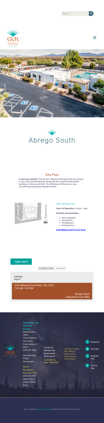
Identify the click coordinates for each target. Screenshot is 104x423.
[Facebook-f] (87, 342)
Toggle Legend (21, 261)
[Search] (91, 13)
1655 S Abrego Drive (65, 203)
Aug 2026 (60, 268)
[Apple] (87, 365)
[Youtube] (87, 349)
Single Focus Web (44, 409)
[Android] (87, 356)
